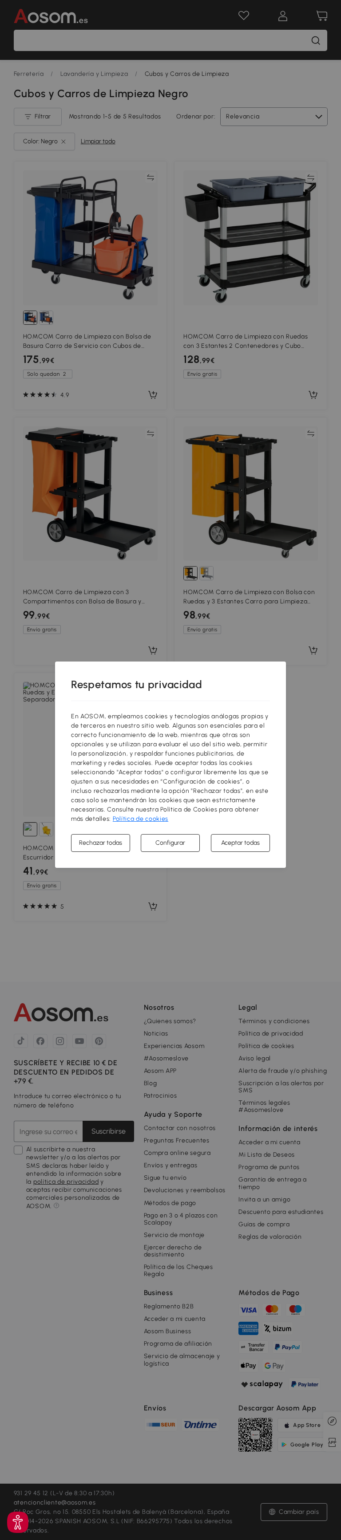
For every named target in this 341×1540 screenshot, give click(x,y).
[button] (17, 1522)
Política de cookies (140, 819)
